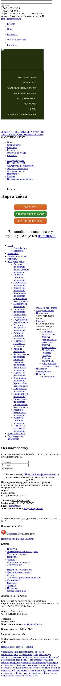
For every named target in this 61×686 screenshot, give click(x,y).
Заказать (30, 207)
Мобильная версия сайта (13, 634)
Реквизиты (12, 34)
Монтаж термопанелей (49, 346)
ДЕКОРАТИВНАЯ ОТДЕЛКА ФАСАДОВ (23, 132)
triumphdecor (15, 506)
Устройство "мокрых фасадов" (48, 353)
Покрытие (12, 556)
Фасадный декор (27, 77)
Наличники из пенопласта (20, 310)
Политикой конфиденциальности (42, 474)
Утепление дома (15, 564)
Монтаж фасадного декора (39, 659)
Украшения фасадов (17, 554)
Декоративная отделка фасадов (50, 364)
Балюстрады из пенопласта (21, 270)
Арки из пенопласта (19, 265)
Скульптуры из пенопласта (22, 88)
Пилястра (12, 549)
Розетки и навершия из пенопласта (19, 328)
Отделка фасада (26, 654)
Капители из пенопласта (19, 283)
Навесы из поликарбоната (22, 114)
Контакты (12, 45)
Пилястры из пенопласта (20, 315)
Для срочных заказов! (30, 214)
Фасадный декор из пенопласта (17, 652)
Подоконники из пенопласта (20, 321)
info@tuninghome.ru (11, 19)
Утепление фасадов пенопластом (24, 577)
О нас (10, 29)
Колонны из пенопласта (19, 294)
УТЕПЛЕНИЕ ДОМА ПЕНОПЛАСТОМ (22, 134)
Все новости (48, 376)
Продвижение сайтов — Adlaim (17, 647)
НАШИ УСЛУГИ (29, 83)
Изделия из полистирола (19, 569)
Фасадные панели (26, 99)
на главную (47, 236)
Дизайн (11, 559)
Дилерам (11, 585)
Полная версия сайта (11, 526)
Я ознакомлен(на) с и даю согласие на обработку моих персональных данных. (32, 477)
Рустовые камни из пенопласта (19, 335)
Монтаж (32, 109)
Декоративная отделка (18, 562)
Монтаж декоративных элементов (49, 339)
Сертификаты (14, 145)
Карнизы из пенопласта (19, 289)
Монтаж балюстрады (48, 359)
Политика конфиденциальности (17, 539)
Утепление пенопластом (48, 332)
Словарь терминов (16, 591)
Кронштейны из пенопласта (20, 299)
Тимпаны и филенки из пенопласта (19, 343)
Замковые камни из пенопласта (19, 277)
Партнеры (12, 588)
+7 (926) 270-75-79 (25, 503)
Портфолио (30, 104)
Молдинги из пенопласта (20, 305)
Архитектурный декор (40, 662)
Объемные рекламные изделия (22, 551)
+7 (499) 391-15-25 (21, 500)
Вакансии (12, 147)
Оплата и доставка (16, 39)
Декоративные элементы (19, 572)
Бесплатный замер (30, 221)
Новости (40, 374)
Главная (11, 24)
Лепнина (11, 575)
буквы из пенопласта (24, 93)
